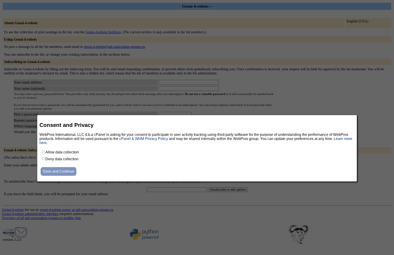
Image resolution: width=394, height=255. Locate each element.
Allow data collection (62, 152)
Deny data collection (61, 159)
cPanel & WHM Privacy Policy (143, 139)
